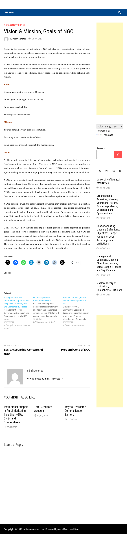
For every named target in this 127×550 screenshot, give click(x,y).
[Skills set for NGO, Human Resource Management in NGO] (77, 311)
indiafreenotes (19, 38)
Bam (76, 529)
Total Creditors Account (43, 409)
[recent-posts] (106, 171)
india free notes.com (33, 529)
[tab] (99, 171)
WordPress (64, 529)
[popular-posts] (99, 171)
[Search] (118, 154)
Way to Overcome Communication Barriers (75, 410)
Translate (107, 135)
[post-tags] (119, 171)
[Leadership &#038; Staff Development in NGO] (48, 310)
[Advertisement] (109, 69)
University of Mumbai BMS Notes (108, 181)
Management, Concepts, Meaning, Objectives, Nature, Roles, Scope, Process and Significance (108, 263)
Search (100, 148)
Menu (12, 12)
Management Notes (14, 24)
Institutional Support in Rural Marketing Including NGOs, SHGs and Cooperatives (16, 414)
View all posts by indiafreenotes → (44, 378)
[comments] (113, 171)
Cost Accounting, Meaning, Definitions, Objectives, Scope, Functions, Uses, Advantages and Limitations (108, 234)
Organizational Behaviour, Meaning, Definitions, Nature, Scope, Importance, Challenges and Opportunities (107, 204)
